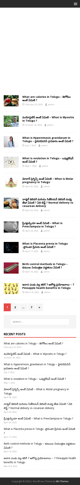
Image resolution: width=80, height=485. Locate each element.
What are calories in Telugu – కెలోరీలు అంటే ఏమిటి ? (46, 98)
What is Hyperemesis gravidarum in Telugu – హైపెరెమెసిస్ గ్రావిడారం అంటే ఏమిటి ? (47, 139)
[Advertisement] (40, 53)
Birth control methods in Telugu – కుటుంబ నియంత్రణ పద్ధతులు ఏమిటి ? (45, 265)
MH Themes (62, 481)
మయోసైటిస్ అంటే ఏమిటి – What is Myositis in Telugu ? (48, 118)
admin (51, 104)
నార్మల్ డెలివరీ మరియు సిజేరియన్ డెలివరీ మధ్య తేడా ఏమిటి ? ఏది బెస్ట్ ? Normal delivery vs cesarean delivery (47, 202)
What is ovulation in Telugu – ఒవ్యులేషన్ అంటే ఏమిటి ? (47, 159)
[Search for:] (40, 322)
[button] (75, 3)
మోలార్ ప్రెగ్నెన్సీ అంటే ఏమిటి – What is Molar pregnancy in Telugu (47, 180)
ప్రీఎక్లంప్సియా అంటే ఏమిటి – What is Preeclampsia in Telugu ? (42, 224)
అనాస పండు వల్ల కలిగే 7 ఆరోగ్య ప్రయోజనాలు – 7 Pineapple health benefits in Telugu (48, 286)
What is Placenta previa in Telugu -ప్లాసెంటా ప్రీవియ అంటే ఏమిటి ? (45, 245)
